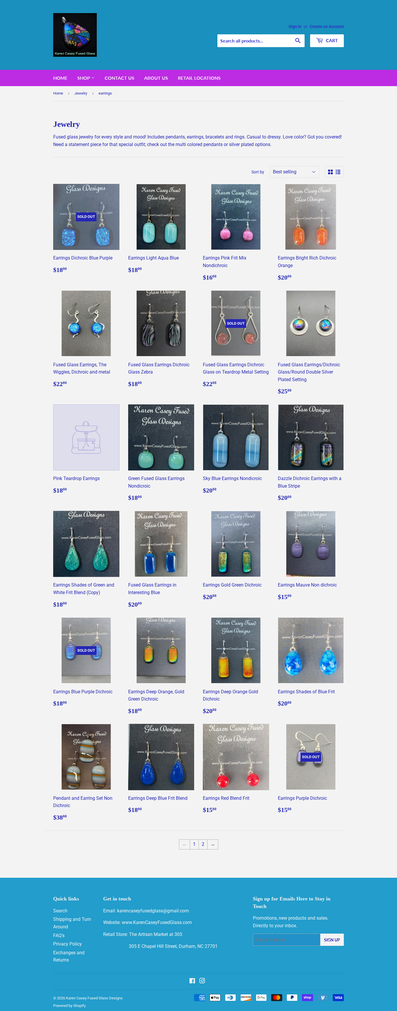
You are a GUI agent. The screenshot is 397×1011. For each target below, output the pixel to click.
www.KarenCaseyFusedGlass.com (157, 922)
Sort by (257, 172)
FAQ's (59, 935)
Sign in (295, 26)
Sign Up (332, 939)
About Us (156, 78)
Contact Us (119, 78)
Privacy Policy (67, 944)
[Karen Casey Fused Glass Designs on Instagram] (202, 981)
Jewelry (80, 93)
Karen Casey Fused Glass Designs (94, 998)
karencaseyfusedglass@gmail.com (153, 911)
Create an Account (327, 26)
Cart (331, 40)
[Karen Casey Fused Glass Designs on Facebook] (192, 981)
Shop (84, 78)
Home (60, 78)
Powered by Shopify (69, 1005)
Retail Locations (199, 78)
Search (60, 911)
